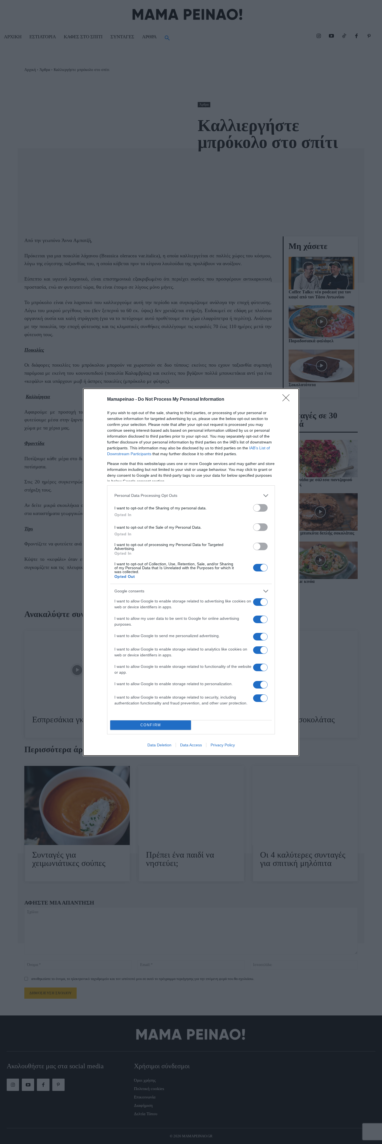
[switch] (260, 508)
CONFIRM (150, 725)
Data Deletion (159, 745)
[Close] (287, 399)
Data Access (191, 745)
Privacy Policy (223, 745)
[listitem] (191, 496)
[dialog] (191, 572)
